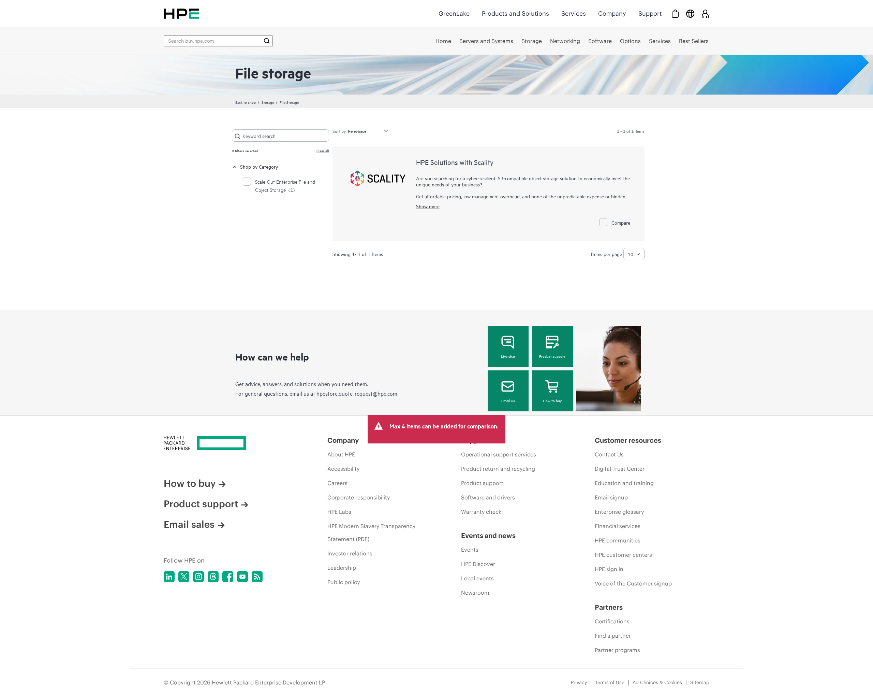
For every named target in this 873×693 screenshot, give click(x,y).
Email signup (611, 497)
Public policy (343, 582)
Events (469, 549)
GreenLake (454, 13)
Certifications (612, 621)
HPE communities (617, 540)
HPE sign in (609, 569)
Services (573, 13)
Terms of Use (609, 682)
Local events (477, 578)
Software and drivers (488, 497)
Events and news (488, 535)
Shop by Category (259, 166)
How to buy (552, 400)
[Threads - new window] (213, 576)
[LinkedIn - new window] (169, 576)
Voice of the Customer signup (633, 583)
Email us (508, 400)
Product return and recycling (498, 468)
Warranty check (481, 511)
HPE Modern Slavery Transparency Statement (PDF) (371, 532)
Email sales (189, 524)
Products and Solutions (515, 13)
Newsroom (475, 592)
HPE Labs (339, 511)
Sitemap (699, 682)
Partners (609, 607)
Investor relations (349, 553)
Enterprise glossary (619, 511)
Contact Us (609, 454)
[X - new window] (183, 576)
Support (650, 13)
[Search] (267, 41)
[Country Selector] (690, 13)
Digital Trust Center (620, 468)
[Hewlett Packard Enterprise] (181, 13)
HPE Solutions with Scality (454, 162)
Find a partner (613, 635)
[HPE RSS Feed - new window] (257, 576)
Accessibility (343, 468)
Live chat (508, 356)
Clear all (322, 150)
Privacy (579, 682)
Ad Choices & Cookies (657, 682)
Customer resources (628, 440)
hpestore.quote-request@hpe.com (356, 393)
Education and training (624, 483)
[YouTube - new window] (242, 576)
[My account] (705, 13)
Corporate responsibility (358, 497)
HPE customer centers (623, 554)
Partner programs (617, 650)
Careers (337, 483)
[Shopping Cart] (675, 13)
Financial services (617, 526)
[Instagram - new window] (198, 576)
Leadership (341, 567)
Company (612, 13)
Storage (268, 102)
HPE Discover (478, 564)
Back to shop (245, 102)
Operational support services (498, 454)
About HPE (341, 454)
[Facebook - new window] (227, 576)
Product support (552, 356)
